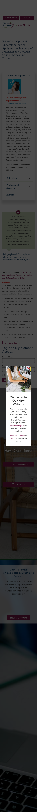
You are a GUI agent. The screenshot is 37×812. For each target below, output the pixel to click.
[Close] (28, 368)
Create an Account (17, 435)
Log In (12, 438)
